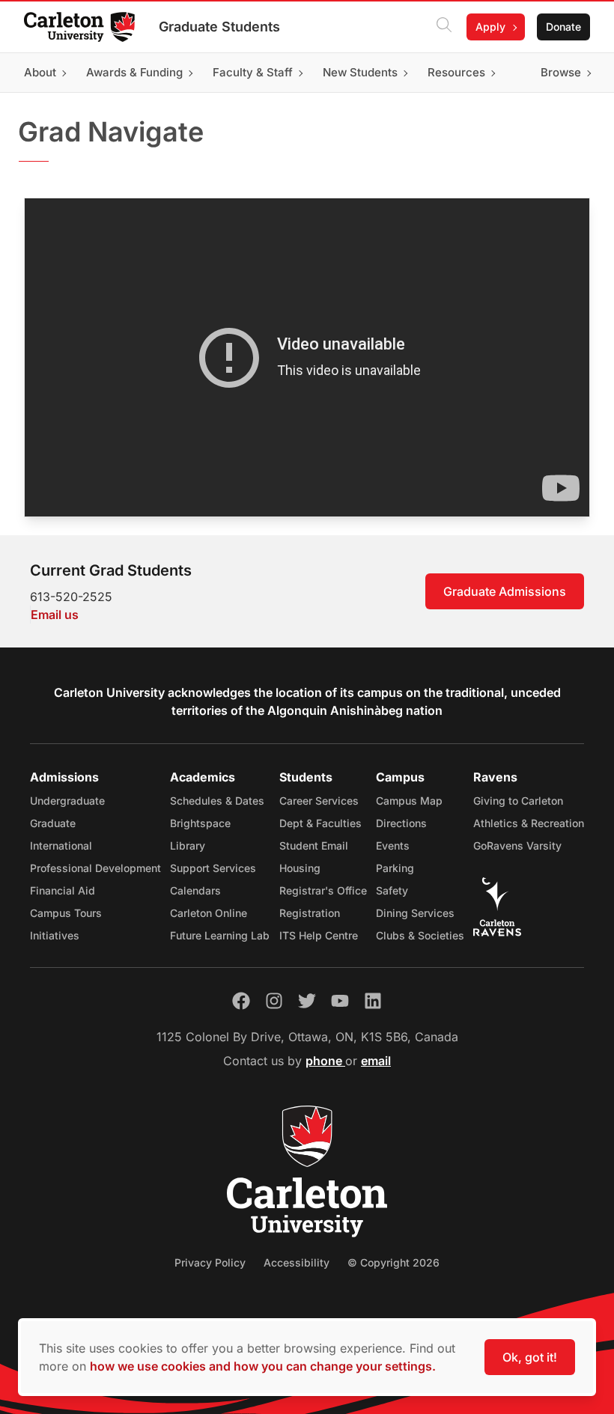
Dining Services (415, 912)
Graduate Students (219, 26)
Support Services (213, 868)
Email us (55, 614)
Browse (561, 72)
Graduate (53, 823)
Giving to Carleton (518, 800)
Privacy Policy (210, 1262)
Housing (299, 868)
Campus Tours (66, 912)
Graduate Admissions (504, 591)
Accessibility (296, 1262)
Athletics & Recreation (528, 823)
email (376, 1060)
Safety (392, 890)
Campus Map (409, 800)
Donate (563, 26)
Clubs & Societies (420, 935)
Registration (309, 912)
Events (393, 845)
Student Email (313, 845)
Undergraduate (67, 800)
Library (187, 845)
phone (325, 1060)
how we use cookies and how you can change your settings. (263, 1366)
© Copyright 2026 (393, 1262)
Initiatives (54, 935)
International (61, 845)
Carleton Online (208, 912)
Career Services (319, 800)
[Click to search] (444, 26)
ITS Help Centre (318, 935)
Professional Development (95, 868)
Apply (490, 26)
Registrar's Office (323, 890)
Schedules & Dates (217, 800)
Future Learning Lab (220, 935)
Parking (395, 868)
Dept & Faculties (320, 823)
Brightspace (200, 823)
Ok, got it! (529, 1357)
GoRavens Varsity (517, 845)
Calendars (195, 890)
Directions (401, 823)
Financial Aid (62, 890)
